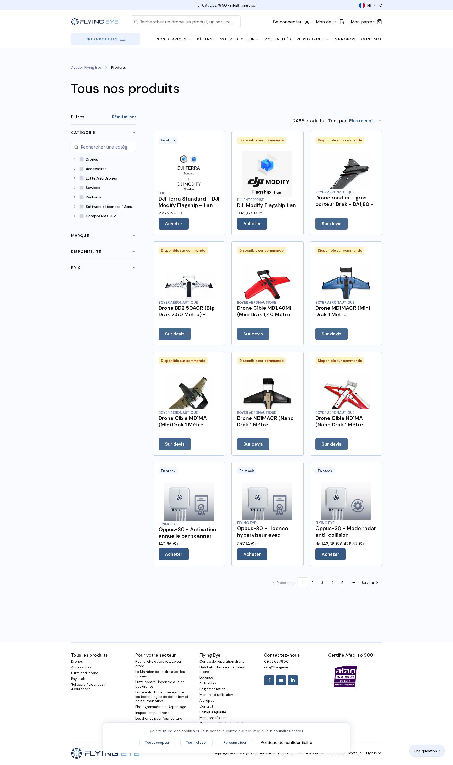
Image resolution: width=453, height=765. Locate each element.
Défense (206, 677)
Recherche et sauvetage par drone (158, 663)
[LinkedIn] (293, 680)
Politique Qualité (212, 712)
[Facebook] (269, 680)
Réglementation (212, 689)
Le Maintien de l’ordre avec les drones (160, 673)
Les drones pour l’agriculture (158, 718)
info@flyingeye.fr (243, 5)
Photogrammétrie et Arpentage (160, 707)
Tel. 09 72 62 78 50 (211, 5)
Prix (75, 267)
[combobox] (365, 120)
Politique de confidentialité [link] (286, 742)
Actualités (207, 683)
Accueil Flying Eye (86, 67)
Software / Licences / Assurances (88, 686)
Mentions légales (213, 718)
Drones (77, 661)
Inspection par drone (152, 712)
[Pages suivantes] (353, 582)
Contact (206, 706)
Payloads (78, 679)
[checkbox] (81, 159)
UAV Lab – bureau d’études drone (221, 669)
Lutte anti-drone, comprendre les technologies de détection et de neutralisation (161, 696)
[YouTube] (281, 680)
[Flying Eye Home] (94, 22)
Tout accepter (157, 742)
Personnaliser (235, 742)
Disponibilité (86, 251)
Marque (80, 235)
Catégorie (83, 132)
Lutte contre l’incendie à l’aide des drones (160, 684)
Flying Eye (374, 753)
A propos (206, 700)
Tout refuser (196, 742)
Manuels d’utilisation (216, 695)
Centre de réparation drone (222, 661)
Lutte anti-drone (84, 673)
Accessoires (81, 667)
